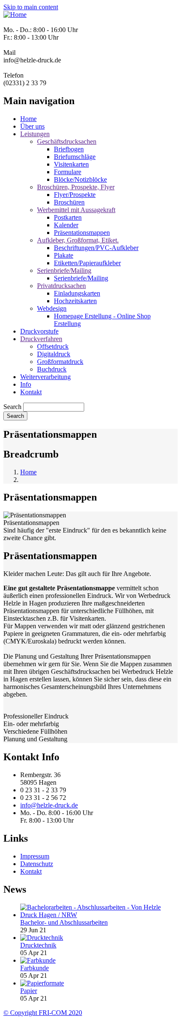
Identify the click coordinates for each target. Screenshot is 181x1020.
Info (25, 384)
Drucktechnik (38, 945)
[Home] (15, 14)
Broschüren (69, 202)
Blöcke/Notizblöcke (80, 179)
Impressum (34, 856)
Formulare (67, 171)
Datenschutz (36, 863)
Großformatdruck (60, 361)
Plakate (63, 255)
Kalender (66, 225)
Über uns (32, 126)
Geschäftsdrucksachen (66, 141)
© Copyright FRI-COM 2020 (42, 1012)
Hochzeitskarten (75, 300)
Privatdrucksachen (61, 285)
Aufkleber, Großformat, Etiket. (78, 240)
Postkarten (68, 217)
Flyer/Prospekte (75, 194)
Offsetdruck (53, 346)
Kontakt (31, 392)
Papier (28, 990)
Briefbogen (69, 149)
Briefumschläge (75, 156)
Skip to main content (30, 7)
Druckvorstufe (39, 331)
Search (12, 406)
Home (28, 118)
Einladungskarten (77, 293)
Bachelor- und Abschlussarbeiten (64, 922)
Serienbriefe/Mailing (64, 270)
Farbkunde (34, 968)
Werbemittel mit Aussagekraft (76, 209)
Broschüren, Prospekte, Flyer (75, 187)
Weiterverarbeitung (45, 376)
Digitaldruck (53, 354)
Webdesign (52, 308)
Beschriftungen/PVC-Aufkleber (96, 247)
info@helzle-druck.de (49, 805)
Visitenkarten (71, 164)
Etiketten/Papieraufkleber (87, 262)
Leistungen (35, 133)
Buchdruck (52, 369)
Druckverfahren (41, 338)
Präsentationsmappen (82, 232)
